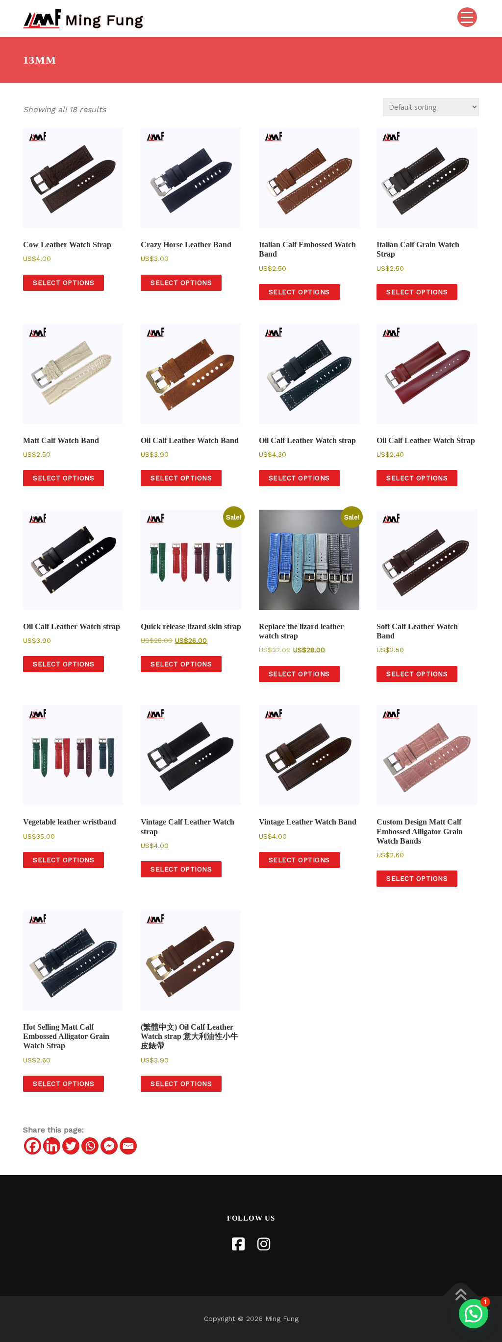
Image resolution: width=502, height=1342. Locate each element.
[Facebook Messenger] (109, 1145)
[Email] (128, 1145)
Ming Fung (104, 19)
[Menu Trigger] (467, 17)
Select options (63, 282)
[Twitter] (70, 1145)
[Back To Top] (460, 1296)
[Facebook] (32, 1145)
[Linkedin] (51, 1145)
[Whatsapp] (90, 1145)
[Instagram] (263, 1244)
